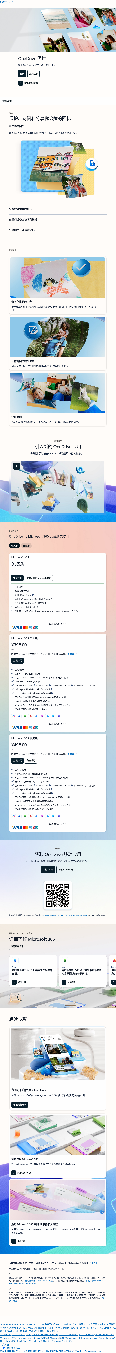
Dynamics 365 (38, 1334)
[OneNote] (42, 716)
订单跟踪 (30, 1327)
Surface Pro (5, 1324)
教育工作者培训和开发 (11, 1331)
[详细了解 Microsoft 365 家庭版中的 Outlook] (72, 785)
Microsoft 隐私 (59, 1341)
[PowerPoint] (30, 716)
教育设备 (55, 1327)
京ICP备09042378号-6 (90, 1351)
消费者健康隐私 (7, 1351)
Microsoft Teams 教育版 (72, 1327)
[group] (33, 971)
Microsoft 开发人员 (9, 1337)
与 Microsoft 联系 (24, 1351)
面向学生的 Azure (53, 1331)
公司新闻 (47, 1341)
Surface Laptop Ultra (34, 1324)
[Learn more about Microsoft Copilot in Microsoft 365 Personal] (34, 685)
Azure (28, 1334)
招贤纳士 (23, 1341)
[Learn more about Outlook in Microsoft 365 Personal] (72, 685)
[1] (10, 1274)
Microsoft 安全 (18, 1334)
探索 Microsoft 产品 (88, 1324)
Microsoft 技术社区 (59, 1337)
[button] (58, 100)
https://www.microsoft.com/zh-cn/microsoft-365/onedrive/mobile (63, 915)
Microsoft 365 (71, 1324)
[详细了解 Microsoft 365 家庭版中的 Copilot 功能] (51, 789)
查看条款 (72, 654)
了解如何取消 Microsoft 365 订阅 (38, 1280)
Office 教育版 (110, 1327)
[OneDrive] (47, 716)
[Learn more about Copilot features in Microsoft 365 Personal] (51, 689)
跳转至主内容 (7, 1)
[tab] (14, 545)
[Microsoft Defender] (53, 716)
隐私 (35, 1351)
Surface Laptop (18, 1324)
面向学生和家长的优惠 (33, 1331)
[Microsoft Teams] (59, 716)
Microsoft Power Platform (101, 1337)
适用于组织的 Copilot (55, 1324)
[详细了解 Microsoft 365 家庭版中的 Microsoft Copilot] (34, 785)
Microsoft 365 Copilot (89, 1334)
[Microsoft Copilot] (13, 716)
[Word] (19, 716)
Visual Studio (13, 1341)
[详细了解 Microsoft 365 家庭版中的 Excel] (50, 785)
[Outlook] (36, 716)
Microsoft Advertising (68, 1334)
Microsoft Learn (26, 1337)
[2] (10, 1288)
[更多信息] (33, 595)
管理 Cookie (43, 1351)
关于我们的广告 (71, 1351)
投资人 (69, 1341)
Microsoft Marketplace (78, 1337)
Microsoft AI (5, 1334)
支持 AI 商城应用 (41, 1337)
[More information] (52, 693)
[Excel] (25, 716)
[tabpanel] (57, 692)
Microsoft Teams (106, 1334)
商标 (61, 1351)
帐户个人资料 (9, 1327)
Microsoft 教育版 (43, 1327)
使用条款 (53, 1351)
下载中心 (20, 1327)
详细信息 (93, 1263)
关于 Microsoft (35, 1341)
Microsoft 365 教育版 (93, 1327)
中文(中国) (5, 1344)
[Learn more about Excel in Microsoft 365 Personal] (50, 685)
